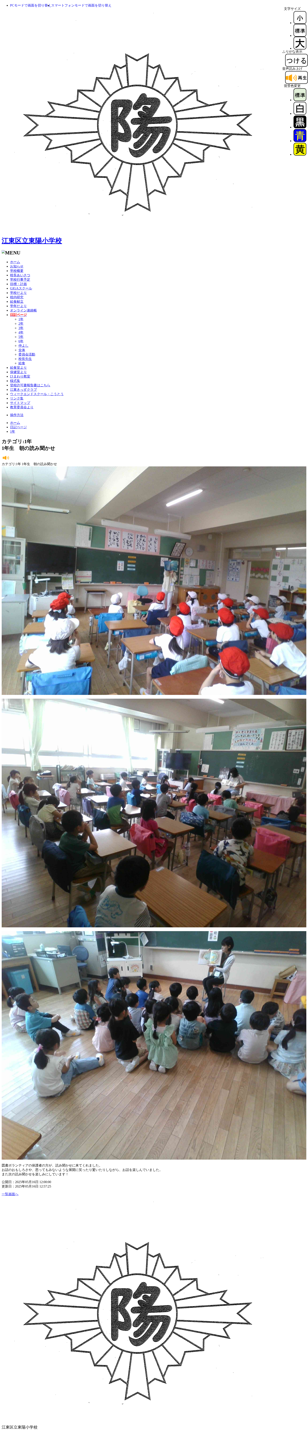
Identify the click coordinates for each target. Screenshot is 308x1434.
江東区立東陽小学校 (32, 240)
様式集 (15, 381)
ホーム (15, 262)
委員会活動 (26, 354)
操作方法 (16, 415)
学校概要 (16, 271)
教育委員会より (22, 407)
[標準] (300, 35)
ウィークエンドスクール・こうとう (37, 394)
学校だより (18, 293)
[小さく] (300, 23)
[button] (30, 5)
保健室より (18, 372)
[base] (300, 100)
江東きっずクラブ (23, 389)
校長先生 (25, 359)
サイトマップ (20, 403)
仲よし (23, 345)
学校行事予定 (20, 279)
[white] (300, 113)
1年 (20, 319)
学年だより (18, 306)
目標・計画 (18, 284)
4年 (20, 332)
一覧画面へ (10, 1194)
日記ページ (18, 427)
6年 (20, 341)
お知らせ (16, 266)
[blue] (300, 141)
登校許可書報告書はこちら (30, 385)
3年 (20, 328)
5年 (20, 337)
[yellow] (300, 154)
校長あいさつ (20, 275)
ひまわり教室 (20, 376)
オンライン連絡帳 (23, 310)
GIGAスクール (21, 288)
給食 (21, 363)
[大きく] (300, 48)
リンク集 (16, 398)
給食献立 (16, 301)
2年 (20, 323)
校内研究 (16, 297)
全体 (21, 350)
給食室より (18, 367)
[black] (300, 127)
